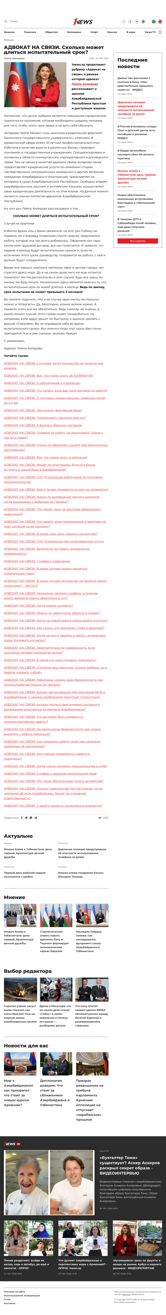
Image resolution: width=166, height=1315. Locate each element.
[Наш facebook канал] (130, 22)
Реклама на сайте (14, 1292)
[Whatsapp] (30, 817)
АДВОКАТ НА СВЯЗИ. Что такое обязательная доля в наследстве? (54, 781)
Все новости (137, 241)
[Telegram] (35, 817)
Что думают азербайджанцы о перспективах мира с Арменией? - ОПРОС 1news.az (82, 1264)
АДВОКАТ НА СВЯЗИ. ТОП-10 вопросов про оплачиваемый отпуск (54, 541)
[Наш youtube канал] (124, 22)
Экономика (74, 32)
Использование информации (22, 1295)
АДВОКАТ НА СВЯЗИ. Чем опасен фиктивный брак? (43, 410)
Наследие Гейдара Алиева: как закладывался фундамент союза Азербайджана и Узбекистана (89, 941)
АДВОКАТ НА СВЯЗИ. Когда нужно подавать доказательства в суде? (55, 766)
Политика (30, 32)
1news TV (150, 32)
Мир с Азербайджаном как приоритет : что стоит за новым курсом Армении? (18, 1093)
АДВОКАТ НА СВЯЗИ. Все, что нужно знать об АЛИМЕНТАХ (48, 375)
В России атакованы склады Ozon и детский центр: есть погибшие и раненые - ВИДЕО (137, 132)
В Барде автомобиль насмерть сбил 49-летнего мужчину (136, 154)
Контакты (10, 1303)
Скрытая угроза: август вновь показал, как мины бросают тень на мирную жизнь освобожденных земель (20, 1014)
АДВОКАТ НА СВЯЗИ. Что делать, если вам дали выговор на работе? (56, 390)
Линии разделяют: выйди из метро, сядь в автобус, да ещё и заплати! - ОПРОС (26, 1264)
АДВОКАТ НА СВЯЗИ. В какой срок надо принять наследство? (51, 534)
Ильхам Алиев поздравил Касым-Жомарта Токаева (81, 874)
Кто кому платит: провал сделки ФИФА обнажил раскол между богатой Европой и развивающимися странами (91, 1016)
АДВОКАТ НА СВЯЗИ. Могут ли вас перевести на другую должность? (56, 489)
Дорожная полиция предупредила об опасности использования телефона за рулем (82, 853)
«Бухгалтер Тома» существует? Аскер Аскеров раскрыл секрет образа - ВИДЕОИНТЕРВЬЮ (130, 1165)
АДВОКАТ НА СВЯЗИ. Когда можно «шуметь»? (38, 605)
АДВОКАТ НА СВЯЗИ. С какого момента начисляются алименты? (53, 806)
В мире (131, 32)
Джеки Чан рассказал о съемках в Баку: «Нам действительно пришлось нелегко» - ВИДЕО (135, 84)
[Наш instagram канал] (143, 22)
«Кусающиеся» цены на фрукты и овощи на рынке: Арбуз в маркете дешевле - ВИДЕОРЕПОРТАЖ (137, 1264)
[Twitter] (26, 817)
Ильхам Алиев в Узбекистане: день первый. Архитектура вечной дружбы (28, 853)
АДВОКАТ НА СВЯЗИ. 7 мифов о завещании (37, 561)
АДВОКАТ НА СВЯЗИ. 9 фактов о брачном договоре (43, 425)
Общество (51, 32)
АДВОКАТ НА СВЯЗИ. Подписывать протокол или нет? (45, 418)
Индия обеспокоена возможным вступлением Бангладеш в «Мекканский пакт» (136, 200)
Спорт (94, 32)
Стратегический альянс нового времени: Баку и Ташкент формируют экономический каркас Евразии (54, 941)
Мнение (112, 32)
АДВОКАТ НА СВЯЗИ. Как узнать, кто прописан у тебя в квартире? (54, 628)
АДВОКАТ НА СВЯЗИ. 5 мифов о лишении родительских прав (50, 773)
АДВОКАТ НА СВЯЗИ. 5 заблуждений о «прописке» (42, 383)
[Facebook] (21, 817)
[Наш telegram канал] (137, 22)
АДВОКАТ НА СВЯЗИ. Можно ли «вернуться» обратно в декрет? (52, 613)
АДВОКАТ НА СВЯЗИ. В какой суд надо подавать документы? (50, 660)
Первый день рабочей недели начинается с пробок (25, 874)
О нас (7, 1299)
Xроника (9, 32)
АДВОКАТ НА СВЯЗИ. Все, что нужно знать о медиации (45, 457)
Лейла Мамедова (14, 58)
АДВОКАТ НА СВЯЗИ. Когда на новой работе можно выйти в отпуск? (56, 620)
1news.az (126, 1294)
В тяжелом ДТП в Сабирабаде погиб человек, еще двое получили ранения (137, 225)
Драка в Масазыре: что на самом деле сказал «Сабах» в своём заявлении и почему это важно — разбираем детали (55, 1016)
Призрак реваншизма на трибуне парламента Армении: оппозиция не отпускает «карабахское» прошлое (89, 1100)
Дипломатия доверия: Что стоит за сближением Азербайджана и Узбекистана (55, 1093)
